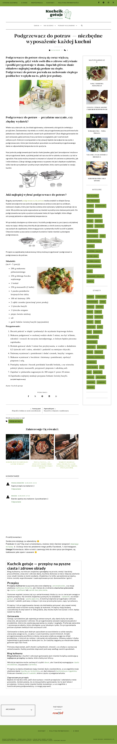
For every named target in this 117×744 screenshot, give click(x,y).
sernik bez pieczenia (38, 590)
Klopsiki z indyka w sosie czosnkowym (26, 411)
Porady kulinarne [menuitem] (66, 25)
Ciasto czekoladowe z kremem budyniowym (97, 108)
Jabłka (98, 312)
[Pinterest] (102, 2)
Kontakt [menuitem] (51, 3)
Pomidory (92, 362)
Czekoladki (100, 296)
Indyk (90, 312)
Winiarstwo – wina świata (97, 132)
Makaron (97, 332)
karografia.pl (109, 739)
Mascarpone (93, 337)
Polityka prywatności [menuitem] (68, 3)
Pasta (90, 352)
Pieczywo (99, 226)
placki (25, 673)
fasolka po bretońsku (30, 671)
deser (47, 662)
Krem (98, 322)
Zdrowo (91, 382)
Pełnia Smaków (17, 483)
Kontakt (42, 731)
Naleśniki (101, 347)
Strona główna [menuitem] (10, 3)
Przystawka (92, 236)
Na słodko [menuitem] (49, 25)
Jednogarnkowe (94, 216)
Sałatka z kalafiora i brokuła (97, 156)
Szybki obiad (93, 256)
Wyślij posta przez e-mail (15, 418)
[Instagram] (107, 2)
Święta (90, 281)
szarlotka (32, 664)
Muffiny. (91, 347)
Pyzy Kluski (92, 367)
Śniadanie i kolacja (95, 276)
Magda (14, 496)
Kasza (90, 322)
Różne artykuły (16, 421)
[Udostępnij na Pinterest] (42, 396)
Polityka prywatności (59, 731)
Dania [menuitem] (36, 25)
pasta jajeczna (32, 599)
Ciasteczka (100, 206)
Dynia (103, 302)
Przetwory (92, 231)
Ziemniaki (101, 382)
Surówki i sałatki (95, 251)
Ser (89, 372)
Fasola (90, 307)
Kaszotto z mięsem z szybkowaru (56, 411)
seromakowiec (58, 586)
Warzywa (97, 372)
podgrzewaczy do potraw (33, 201)
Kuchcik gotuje (17, 386)
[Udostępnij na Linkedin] (49, 396)
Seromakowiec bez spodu (97, 179)
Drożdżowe (92, 302)
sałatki (33, 673)
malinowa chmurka (23, 588)
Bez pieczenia (93, 201)
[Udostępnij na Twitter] (35, 396)
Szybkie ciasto (94, 261)
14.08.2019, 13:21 (31, 483)
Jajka (90, 317)
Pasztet (99, 352)
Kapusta (99, 317)
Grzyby (99, 307)
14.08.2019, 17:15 (24, 496)
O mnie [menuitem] (24, 3)
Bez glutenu (93, 196)
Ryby (102, 236)
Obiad (90, 226)
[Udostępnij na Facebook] (29, 396)
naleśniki (66, 596)
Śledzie (91, 387)
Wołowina (101, 377)
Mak (89, 332)
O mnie (76, 731)
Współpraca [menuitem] (37, 3)
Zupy (90, 271)
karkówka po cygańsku (66, 671)
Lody (100, 327)
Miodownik (92, 342)
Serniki (90, 246)
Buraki (90, 296)
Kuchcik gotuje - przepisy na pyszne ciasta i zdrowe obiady (42, 740)
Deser (90, 211)
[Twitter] (112, 2)
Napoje (98, 221)
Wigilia (90, 377)
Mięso (90, 221)
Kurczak (91, 327)
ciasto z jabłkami (17, 590)
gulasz (10, 599)
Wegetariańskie (94, 266)
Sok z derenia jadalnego (96, 84)
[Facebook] (97, 2)
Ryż (101, 367)
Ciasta (90, 206)
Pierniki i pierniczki (95, 357)
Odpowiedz (16, 489)
